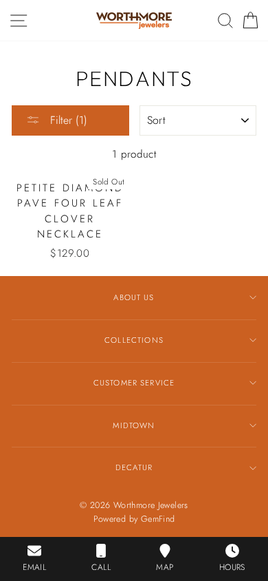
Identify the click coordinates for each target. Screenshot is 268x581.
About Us (133, 297)
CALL (101, 567)
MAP (164, 567)
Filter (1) (67, 120)
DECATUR (134, 467)
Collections (134, 340)
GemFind (158, 519)
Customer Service (134, 382)
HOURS (232, 567)
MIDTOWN (134, 425)
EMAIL (34, 567)
